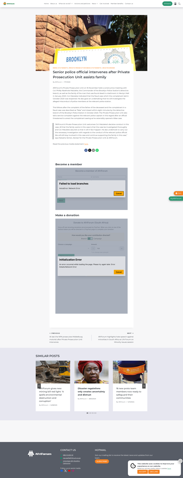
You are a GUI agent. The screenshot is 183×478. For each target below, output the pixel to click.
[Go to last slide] (39, 386)
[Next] (144, 386)
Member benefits (117, 4)
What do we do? (65, 4)
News (94, 4)
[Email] (93, 150)
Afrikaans (167, 4)
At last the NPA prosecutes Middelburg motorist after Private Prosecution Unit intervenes (65, 337)
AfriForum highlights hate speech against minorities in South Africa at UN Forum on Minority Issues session (116, 337)
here (169, 468)
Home (46, 4)
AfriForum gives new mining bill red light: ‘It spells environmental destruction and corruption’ (51, 394)
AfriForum (58, 82)
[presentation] (53, 372)
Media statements (60, 68)
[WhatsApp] (97, 150)
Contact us (129, 4)
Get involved (104, 4)
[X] (89, 150)
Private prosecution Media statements (85, 68)
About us (53, 4)
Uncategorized (108, 68)
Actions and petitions (82, 4)
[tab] (87, 413)
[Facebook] (86, 150)
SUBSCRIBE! (102, 461)
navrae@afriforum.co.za (71, 458)
